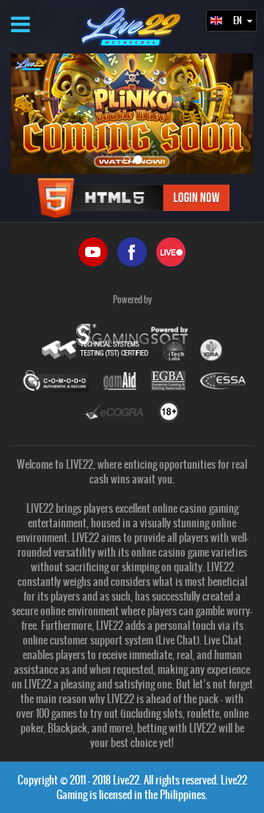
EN (238, 20)
